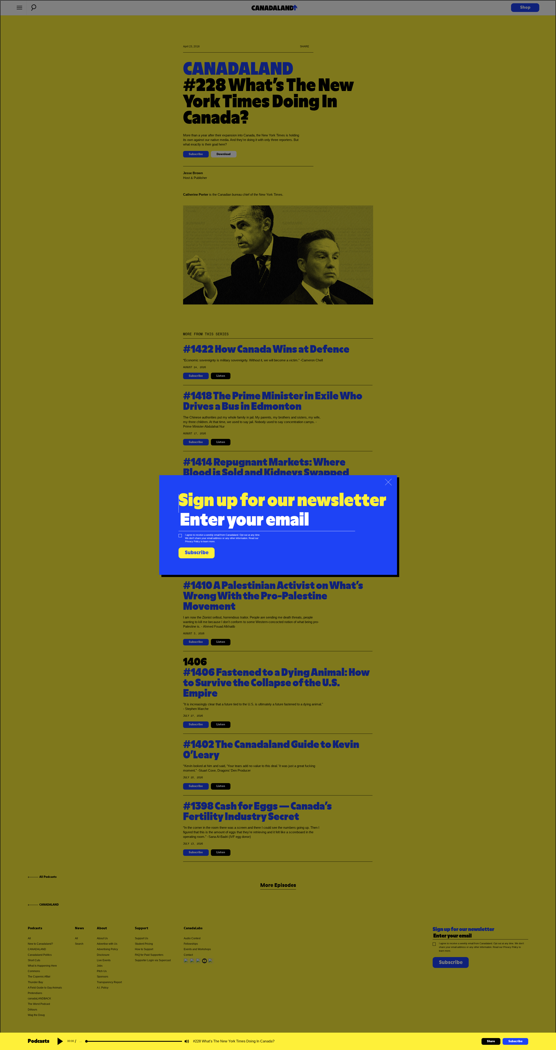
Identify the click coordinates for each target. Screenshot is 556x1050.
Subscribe (515, 1041)
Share (491, 1041)
